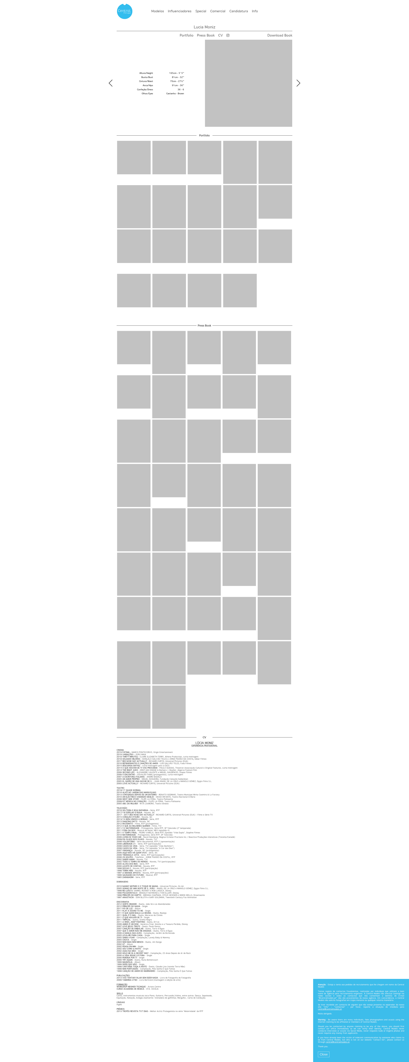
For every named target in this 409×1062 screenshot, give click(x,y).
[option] (204, 83)
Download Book (279, 35)
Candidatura (238, 11)
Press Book (206, 35)
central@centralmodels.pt (330, 1009)
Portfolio (186, 35)
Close (324, 1054)
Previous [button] (111, 83)
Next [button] (298, 83)
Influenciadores (179, 11)
